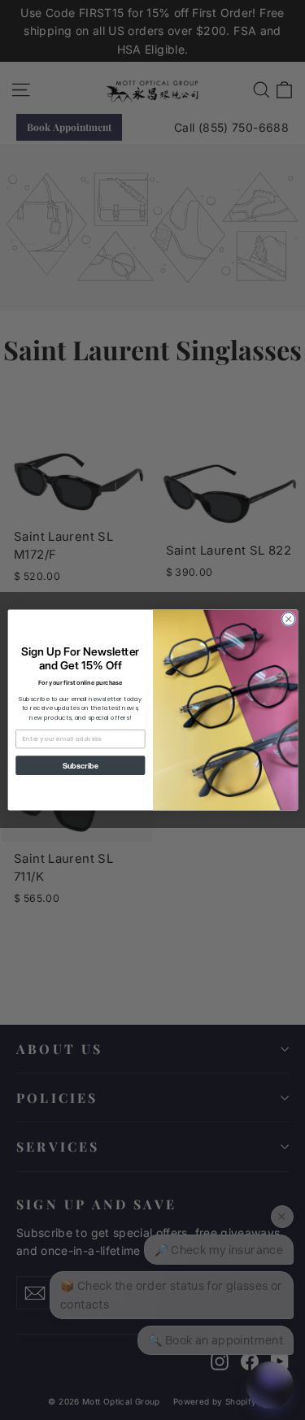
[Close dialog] (287, 618)
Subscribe (80, 765)
